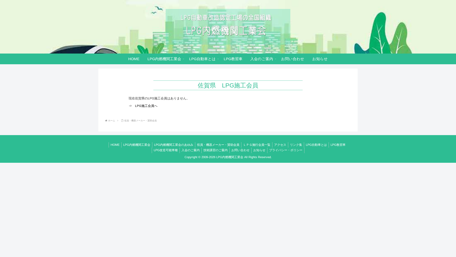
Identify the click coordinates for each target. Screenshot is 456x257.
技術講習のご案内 (215, 150)
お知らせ (259, 150)
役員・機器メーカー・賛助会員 (218, 145)
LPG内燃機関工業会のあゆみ (173, 145)
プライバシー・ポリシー (285, 150)
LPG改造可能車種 (166, 150)
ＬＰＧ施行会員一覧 (256, 145)
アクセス (280, 145)
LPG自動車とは (316, 145)
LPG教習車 (338, 145)
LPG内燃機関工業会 (136, 145)
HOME (115, 145)
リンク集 (296, 145)
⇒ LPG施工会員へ (143, 106)
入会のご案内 (191, 150)
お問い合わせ (240, 150)
